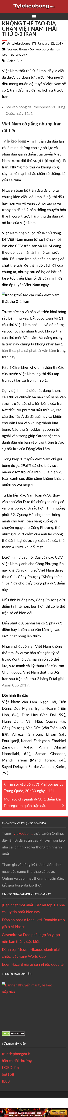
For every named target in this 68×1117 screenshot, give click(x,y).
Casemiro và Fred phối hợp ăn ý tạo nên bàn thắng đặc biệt (31, 938)
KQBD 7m (10, 1068)
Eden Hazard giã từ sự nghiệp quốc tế (33, 964)
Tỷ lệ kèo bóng (14, 141)
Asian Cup (14, 61)
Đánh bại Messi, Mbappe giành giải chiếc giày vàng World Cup (31, 953)
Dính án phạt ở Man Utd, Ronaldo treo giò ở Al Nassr (33, 923)
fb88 (6, 1081)
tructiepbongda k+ (17, 1054)
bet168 (8, 1074)
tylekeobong (21, 43)
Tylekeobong (22, 834)
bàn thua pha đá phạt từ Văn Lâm (29, 351)
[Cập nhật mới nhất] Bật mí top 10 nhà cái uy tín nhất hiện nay (33, 908)
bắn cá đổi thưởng (17, 1061)
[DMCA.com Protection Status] (13, 1035)
